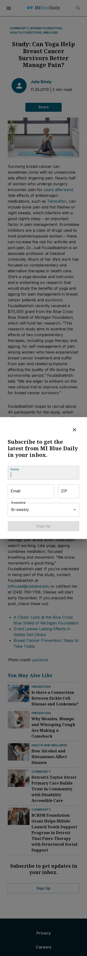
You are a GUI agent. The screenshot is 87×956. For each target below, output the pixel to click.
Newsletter (18, 502)
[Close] (74, 429)
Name (15, 469)
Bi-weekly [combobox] (20, 509)
